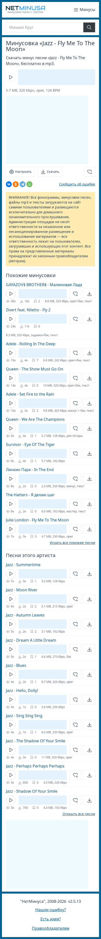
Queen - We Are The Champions (35, 419)
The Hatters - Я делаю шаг (30, 494)
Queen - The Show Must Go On (34, 369)
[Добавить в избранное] (89, 171)
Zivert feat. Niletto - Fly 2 (28, 309)
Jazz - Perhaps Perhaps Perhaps (35, 766)
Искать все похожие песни (72, 542)
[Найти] (89, 27)
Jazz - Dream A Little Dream (31, 640)
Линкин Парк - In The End (30, 469)
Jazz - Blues (16, 665)
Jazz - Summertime (23, 564)
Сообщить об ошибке (77, 184)
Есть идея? (50, 919)
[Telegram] (22, 184)
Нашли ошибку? (50, 909)
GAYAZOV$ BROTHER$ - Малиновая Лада (44, 284)
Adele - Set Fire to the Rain (30, 394)
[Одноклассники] (16, 184)
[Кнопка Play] (10, 77)
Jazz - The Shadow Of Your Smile (35, 740)
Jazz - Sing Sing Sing (24, 715)
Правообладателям (50, 928)
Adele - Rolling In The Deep (30, 343)
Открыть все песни (79, 814)
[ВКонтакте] (9, 184)
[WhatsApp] (29, 184)
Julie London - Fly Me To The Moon (37, 520)
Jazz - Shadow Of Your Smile (31, 791)
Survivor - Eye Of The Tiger (30, 444)
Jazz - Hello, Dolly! (22, 690)
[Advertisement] (47, 130)
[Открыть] (89, 293)
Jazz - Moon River (22, 589)
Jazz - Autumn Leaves (25, 615)
